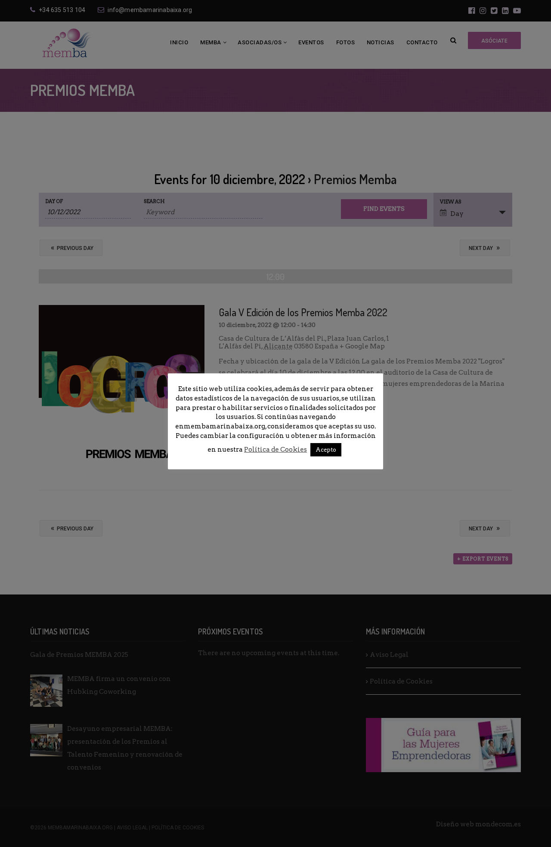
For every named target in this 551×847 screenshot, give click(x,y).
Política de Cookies (275, 449)
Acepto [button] (326, 450)
